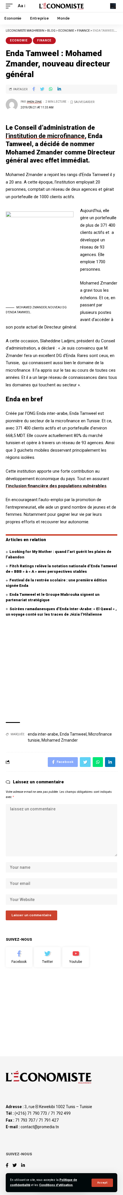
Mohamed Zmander (59, 740)
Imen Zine (34, 101)
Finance (44, 40)
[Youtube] (75, 957)
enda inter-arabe (43, 734)
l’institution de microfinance (45, 136)
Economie (19, 40)
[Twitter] (47, 957)
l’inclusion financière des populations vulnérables (56, 485)
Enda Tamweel (73, 734)
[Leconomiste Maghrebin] (61, 6)
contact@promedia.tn (40, 1127)
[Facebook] (19, 957)
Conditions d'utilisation (56, 1185)
